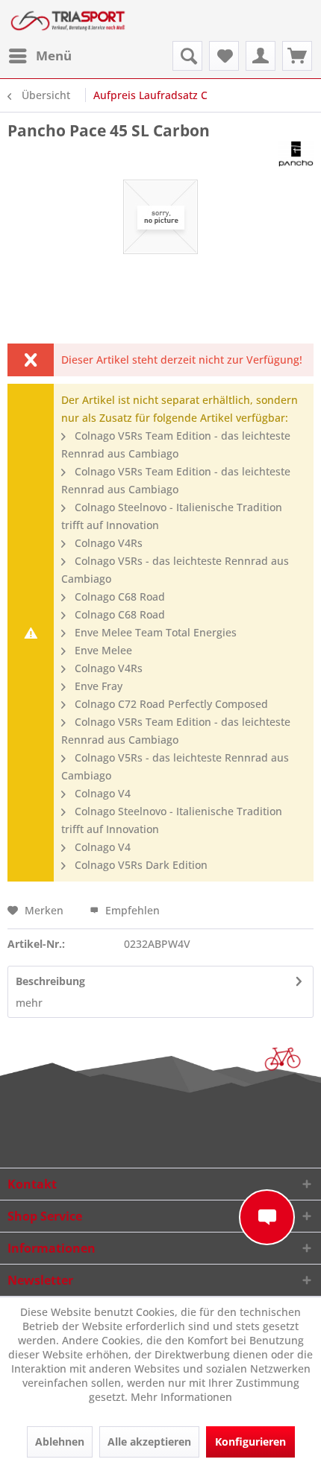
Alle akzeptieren (149, 1441)
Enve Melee (102, 650)
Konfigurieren (250, 1441)
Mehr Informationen (181, 1397)
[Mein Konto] (260, 56)
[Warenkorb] (297, 56)
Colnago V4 (101, 793)
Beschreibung (50, 981)
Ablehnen (59, 1441)
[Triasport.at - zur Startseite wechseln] (67, 20)
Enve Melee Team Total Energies (154, 632)
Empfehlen (131, 910)
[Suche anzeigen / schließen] (187, 56)
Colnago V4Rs (107, 543)
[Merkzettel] (224, 56)
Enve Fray (97, 686)
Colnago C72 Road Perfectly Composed (170, 704)
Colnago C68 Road (118, 596)
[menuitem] (39, 56)
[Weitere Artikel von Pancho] (296, 154)
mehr (29, 1003)
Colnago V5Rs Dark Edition (140, 865)
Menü (54, 55)
